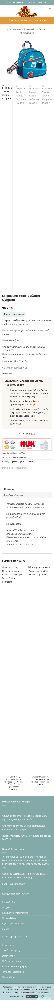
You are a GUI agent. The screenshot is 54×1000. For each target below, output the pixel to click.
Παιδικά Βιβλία (9, 918)
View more (45, 992)
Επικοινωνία (8, 945)
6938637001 (15, 424)
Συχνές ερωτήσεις (11, 950)
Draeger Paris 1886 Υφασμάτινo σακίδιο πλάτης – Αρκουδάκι (40, 779)
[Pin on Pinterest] (24, 468)
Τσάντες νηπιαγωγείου (14, 314)
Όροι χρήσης (8, 956)
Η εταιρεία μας (9, 977)
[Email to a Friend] (19, 468)
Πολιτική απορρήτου (12, 961)
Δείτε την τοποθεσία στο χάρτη (17, 877)
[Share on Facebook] (9, 468)
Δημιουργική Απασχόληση (15, 913)
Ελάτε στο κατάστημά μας (14, 966)
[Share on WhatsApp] (4, 468)
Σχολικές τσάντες (26, 462)
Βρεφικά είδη (8, 902)
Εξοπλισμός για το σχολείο (15, 923)
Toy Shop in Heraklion (13, 972)
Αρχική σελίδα (14, 29)
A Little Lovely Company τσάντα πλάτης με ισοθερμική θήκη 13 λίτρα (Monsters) (13, 782)
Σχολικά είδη (30, 29)
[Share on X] (14, 468)
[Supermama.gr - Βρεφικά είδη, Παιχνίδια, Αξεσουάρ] (27, 11)
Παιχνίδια (6, 907)
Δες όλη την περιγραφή (14, 367)
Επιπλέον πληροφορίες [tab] (14, 495)
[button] (3, 11)
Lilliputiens (14, 462)
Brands (5, 929)
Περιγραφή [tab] (9, 489)
